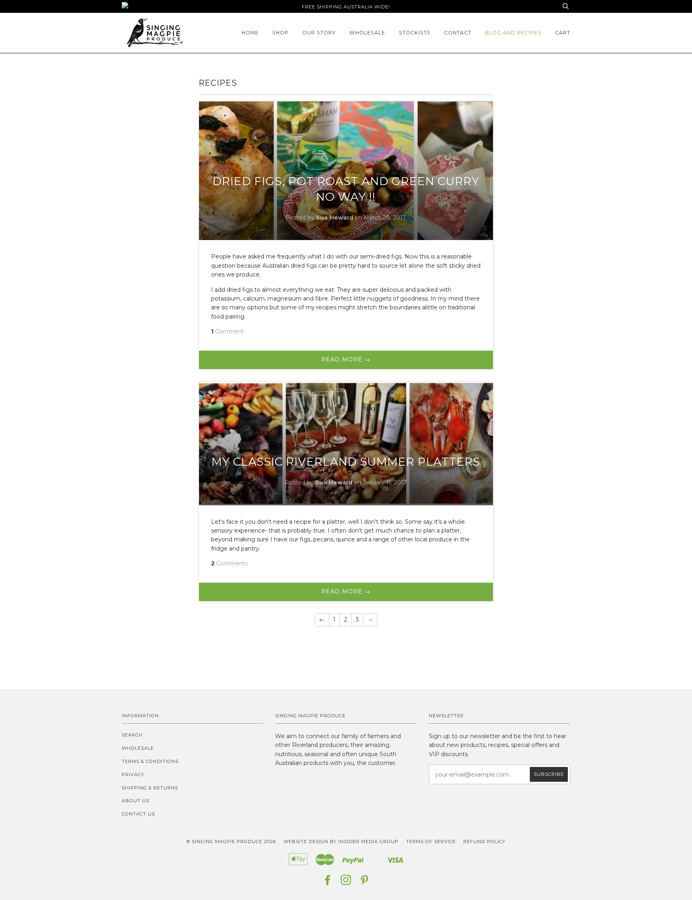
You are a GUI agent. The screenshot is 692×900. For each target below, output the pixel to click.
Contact (457, 33)
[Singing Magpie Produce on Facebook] (327, 882)
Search (132, 735)
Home (250, 33)
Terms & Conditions (150, 761)
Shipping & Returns (150, 788)
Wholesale (367, 33)
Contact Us (138, 814)
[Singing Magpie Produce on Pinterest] (364, 882)
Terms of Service (431, 841)
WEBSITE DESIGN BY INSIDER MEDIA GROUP (341, 841)
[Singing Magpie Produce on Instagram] (346, 882)
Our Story (319, 33)
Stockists (414, 33)
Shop (280, 33)
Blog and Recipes (513, 33)
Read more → (345, 359)
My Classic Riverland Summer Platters (345, 461)
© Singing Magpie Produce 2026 (231, 841)
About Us (135, 800)
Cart (562, 33)
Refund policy (484, 841)
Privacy (133, 774)
